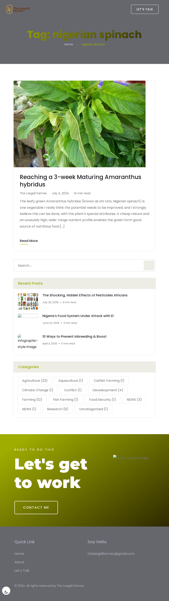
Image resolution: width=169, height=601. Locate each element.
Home (68, 44)
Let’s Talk (21, 570)
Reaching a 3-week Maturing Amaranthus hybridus (80, 181)
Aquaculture (70, 380)
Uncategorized (93, 409)
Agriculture (35, 380)
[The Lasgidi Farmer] (18, 9)
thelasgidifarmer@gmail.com (111, 553)
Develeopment (108, 390)
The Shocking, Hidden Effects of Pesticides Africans (85, 295)
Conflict (73, 390)
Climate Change (37, 390)
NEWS (134, 399)
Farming (32, 399)
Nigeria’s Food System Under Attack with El (78, 316)
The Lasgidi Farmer (70, 586)
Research (57, 409)
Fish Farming (65, 399)
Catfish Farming (109, 380)
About (19, 562)
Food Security (102, 399)
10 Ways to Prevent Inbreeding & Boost (74, 336)
